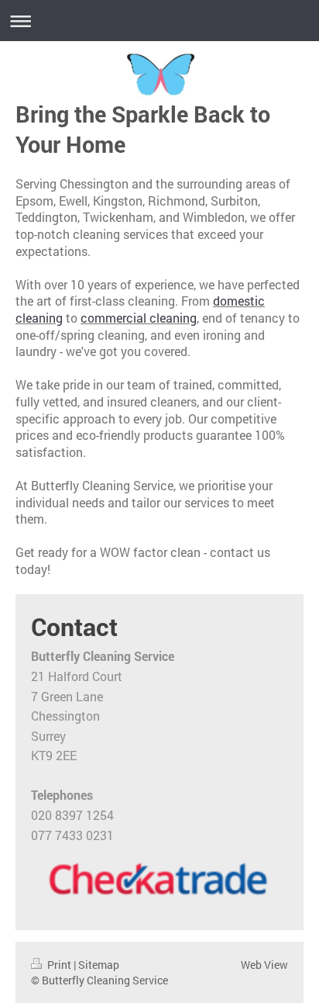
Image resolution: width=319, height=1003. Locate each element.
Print (59, 964)
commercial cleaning (139, 318)
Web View (264, 964)
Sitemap (98, 964)
